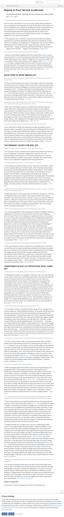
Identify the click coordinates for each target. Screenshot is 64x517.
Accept (4, 514)
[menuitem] (2, 2)
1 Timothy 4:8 (26, 162)
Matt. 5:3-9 (44, 49)
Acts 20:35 (8, 218)
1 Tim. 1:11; (46, 61)
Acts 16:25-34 (29, 262)
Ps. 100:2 (14, 17)
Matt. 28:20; (49, 442)
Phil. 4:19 (48, 141)
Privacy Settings (7, 509)
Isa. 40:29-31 (12, 456)
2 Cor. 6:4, (20, 478)
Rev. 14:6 (7, 444)
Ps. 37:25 (28, 99)
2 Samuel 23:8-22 (37, 436)
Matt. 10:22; (27, 379)
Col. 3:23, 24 (28, 478)
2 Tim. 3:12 (34, 379)
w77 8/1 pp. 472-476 (12, 6)
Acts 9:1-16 (27, 355)
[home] (2, 2)
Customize (19, 514)
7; (24, 478)
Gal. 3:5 (19, 361)
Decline (11, 514)
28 (21, 303)
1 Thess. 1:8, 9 (23, 240)
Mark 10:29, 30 (31, 206)
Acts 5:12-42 (24, 335)
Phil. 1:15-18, (16, 303)
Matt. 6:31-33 (34, 121)
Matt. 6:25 (16, 89)
